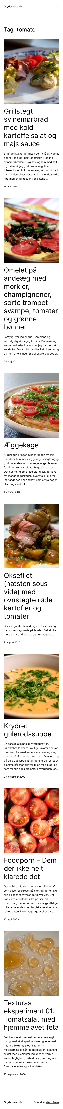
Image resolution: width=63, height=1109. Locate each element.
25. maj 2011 (11, 361)
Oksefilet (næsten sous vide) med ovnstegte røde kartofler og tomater (28, 595)
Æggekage (21, 445)
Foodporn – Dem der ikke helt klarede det (30, 868)
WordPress (52, 1102)
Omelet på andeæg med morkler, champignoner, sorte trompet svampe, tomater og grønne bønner (31, 298)
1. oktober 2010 (12, 492)
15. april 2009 (11, 919)
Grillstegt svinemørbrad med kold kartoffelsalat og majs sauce (30, 127)
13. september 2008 (15, 1074)
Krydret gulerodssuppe (27, 730)
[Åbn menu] (57, 7)
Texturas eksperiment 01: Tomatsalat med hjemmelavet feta (31, 1015)
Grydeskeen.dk (13, 6)
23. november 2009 (14, 776)
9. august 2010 (12, 642)
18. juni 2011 (10, 186)
